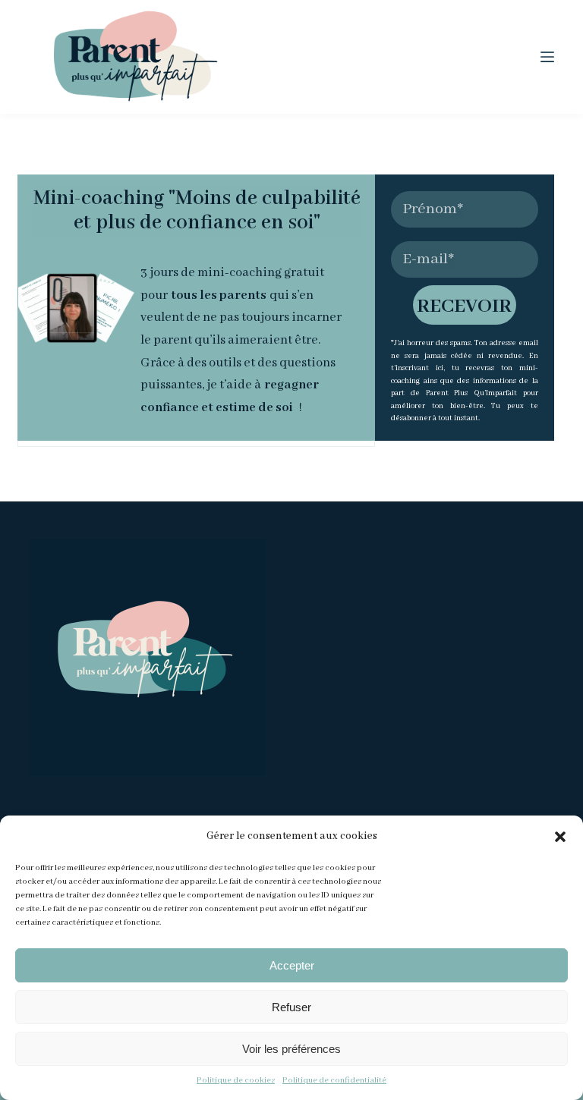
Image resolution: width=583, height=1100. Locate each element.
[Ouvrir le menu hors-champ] (547, 57)
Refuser (291, 1007)
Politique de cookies (236, 1080)
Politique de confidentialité (334, 1080)
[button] (560, 836)
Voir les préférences (291, 1048)
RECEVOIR (464, 306)
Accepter (291, 965)
